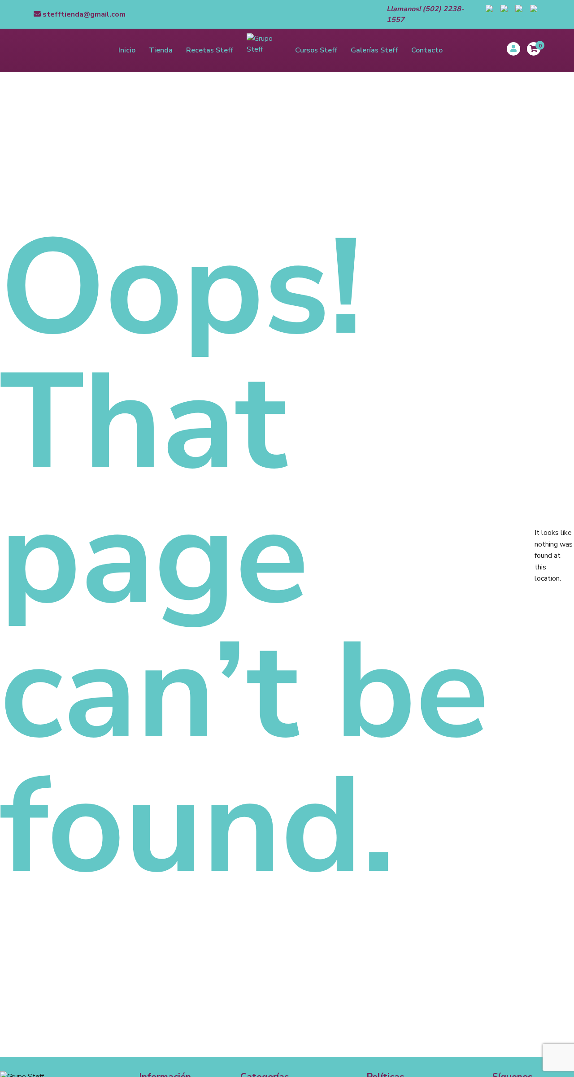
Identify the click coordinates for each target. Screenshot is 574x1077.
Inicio (126, 50)
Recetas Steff (209, 50)
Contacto (427, 50)
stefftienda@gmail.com (83, 14)
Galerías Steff (374, 50)
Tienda (161, 50)
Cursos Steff (316, 50)
